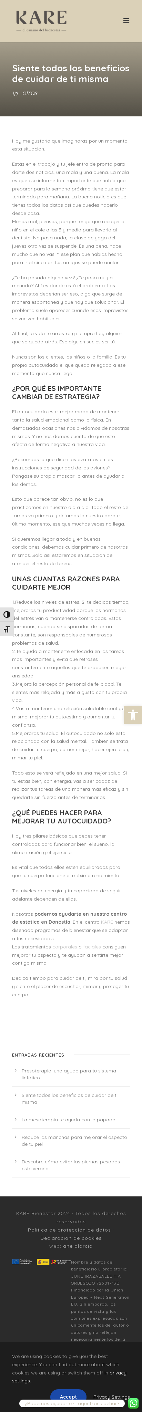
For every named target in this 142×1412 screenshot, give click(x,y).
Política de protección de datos (69, 1230)
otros (29, 93)
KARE (107, 922)
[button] (133, 715)
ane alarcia (78, 1246)
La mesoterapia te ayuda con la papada (68, 1120)
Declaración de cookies (71, 1238)
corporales (64, 947)
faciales (92, 947)
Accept (68, 1397)
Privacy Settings (111, 1397)
